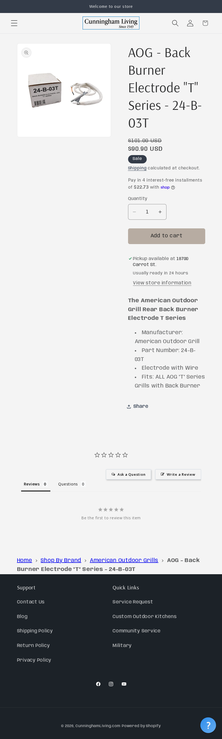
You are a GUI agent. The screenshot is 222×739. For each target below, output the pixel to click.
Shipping (137, 168)
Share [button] (140, 406)
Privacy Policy (34, 660)
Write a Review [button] (181, 474)
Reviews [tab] (32, 484)
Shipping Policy (35, 631)
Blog (22, 616)
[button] (14, 23)
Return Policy (33, 645)
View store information (162, 283)
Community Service (137, 631)
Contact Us (31, 602)
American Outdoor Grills (124, 560)
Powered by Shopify (141, 726)
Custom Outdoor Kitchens (145, 616)
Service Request (133, 602)
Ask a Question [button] (131, 474)
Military (122, 645)
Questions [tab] (68, 484)
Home (24, 560)
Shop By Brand (61, 560)
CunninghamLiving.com (98, 726)
